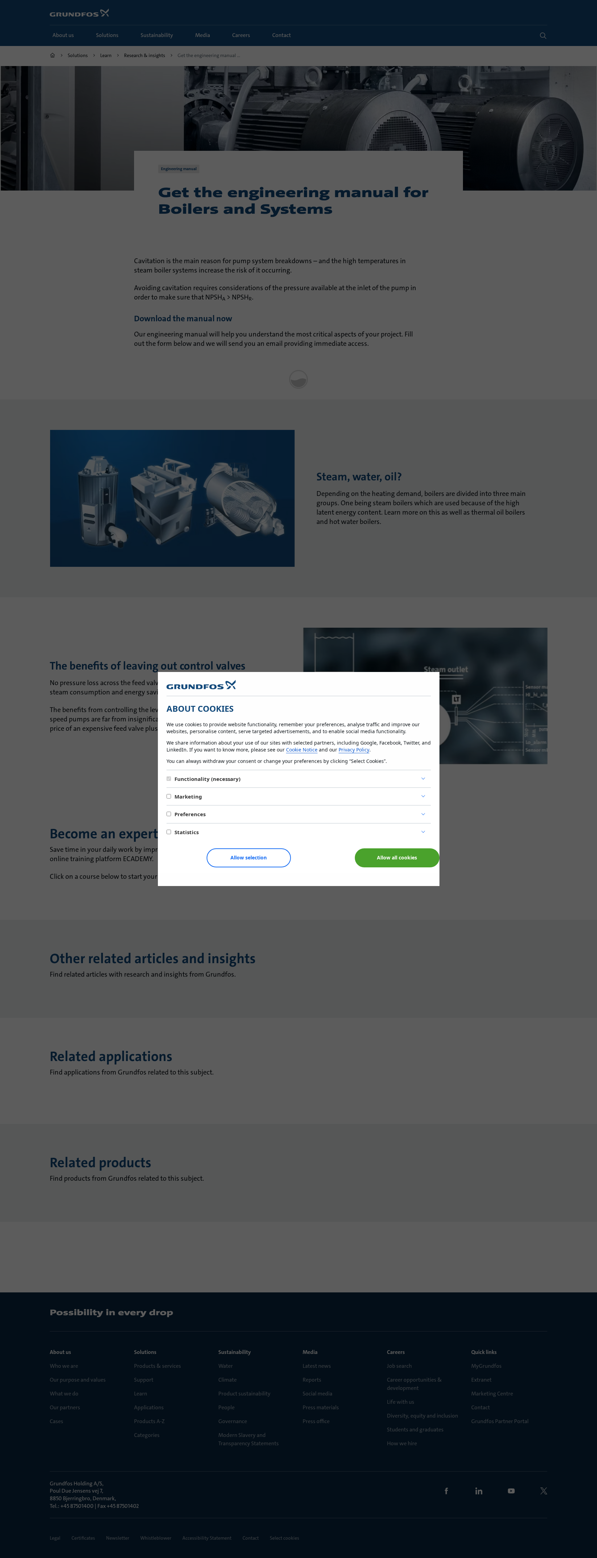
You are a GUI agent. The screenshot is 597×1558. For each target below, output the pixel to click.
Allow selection (248, 857)
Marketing (188, 796)
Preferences (190, 814)
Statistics (186, 832)
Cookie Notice (302, 749)
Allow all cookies (397, 857)
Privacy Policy (354, 749)
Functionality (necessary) (207, 778)
